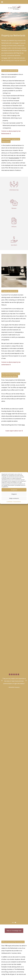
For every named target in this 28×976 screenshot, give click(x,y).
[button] (12, 922)
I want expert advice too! (13, 431)
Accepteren (14, 490)
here (23, 425)
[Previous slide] (2, 680)
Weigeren (14, 494)
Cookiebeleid (9, 501)
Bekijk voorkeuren (14, 498)
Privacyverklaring (17, 501)
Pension (14, 208)
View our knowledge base (14, 930)
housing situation (14, 158)
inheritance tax (14, 190)
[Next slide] (26, 680)
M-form (14, 226)
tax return (14, 245)
